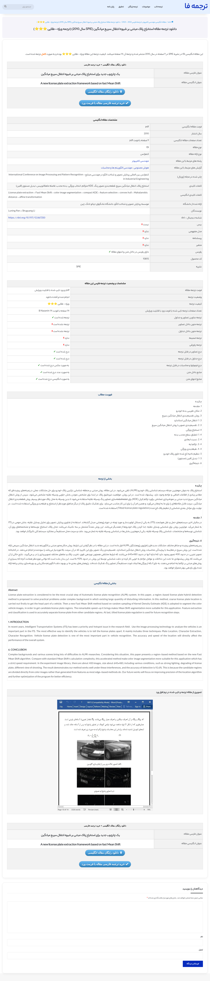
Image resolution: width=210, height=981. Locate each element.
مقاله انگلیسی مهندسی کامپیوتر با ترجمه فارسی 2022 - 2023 (144, 22)
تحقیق (121, 6)
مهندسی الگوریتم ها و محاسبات (116, 168)
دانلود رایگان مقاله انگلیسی (103, 91)
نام (202, 936)
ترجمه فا (159, 6)
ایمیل (201, 949)
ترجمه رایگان (133, 6)
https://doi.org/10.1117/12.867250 (26, 218)
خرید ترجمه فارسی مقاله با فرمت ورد (103, 103)
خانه (169, 22)
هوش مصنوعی (141, 168)
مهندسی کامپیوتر (140, 161)
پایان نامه (110, 6)
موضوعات (146, 6)
